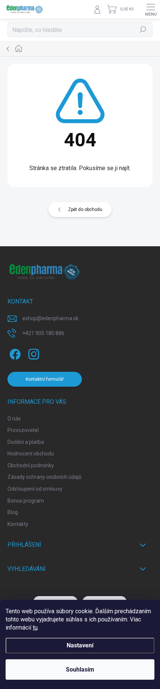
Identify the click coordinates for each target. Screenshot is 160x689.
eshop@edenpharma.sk (50, 318)
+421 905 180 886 (43, 333)
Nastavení (80, 645)
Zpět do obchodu (85, 209)
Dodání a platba (25, 442)
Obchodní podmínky (30, 465)
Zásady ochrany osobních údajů (44, 477)
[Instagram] (32, 352)
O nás (14, 419)
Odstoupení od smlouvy (35, 489)
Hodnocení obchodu (30, 453)
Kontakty (17, 524)
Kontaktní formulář (45, 379)
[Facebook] (13, 352)
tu (35, 627)
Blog (12, 512)
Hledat (143, 29)
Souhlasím (80, 669)
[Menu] (150, 9)
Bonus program (25, 501)
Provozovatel (23, 430)
